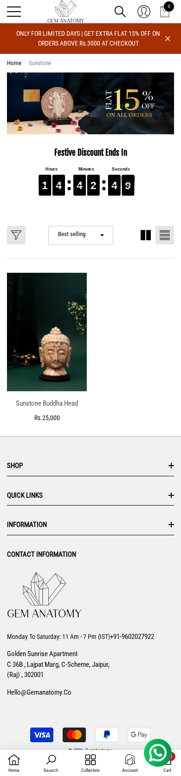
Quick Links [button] (25, 495)
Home (14, 62)
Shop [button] (15, 465)
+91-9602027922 (132, 636)
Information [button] (27, 524)
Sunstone (40, 62)
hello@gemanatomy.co (39, 692)
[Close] (168, 39)
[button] (120, 12)
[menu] (14, 12)
